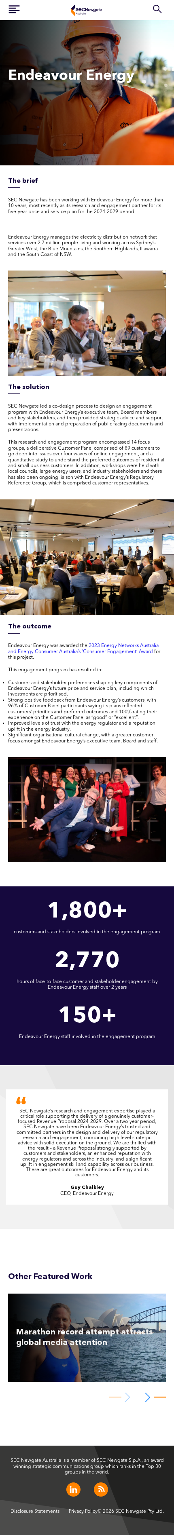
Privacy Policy (83, 1511)
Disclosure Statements (35, 1511)
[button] (154, 1397)
